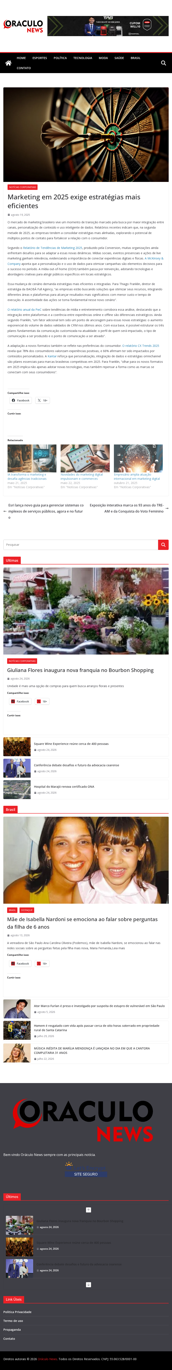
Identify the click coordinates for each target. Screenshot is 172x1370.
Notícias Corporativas (22, 187)
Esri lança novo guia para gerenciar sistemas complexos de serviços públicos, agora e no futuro (46, 511)
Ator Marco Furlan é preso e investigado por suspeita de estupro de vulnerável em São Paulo (99, 1006)
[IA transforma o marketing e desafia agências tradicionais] (32, 458)
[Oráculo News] (8, 63)
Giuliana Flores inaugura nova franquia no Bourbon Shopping (80, 670)
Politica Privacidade (17, 1312)
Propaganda (12, 1330)
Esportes (40, 58)
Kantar (52, 356)
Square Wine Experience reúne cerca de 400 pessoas (71, 744)
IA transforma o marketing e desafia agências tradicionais (27, 476)
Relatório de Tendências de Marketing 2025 (52, 248)
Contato (9, 1339)
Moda (103, 58)
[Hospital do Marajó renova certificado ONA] (17, 789)
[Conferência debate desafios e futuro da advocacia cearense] (17, 768)
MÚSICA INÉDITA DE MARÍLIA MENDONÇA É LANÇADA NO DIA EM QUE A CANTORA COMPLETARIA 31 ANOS (92, 1050)
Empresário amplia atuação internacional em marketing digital (137, 476)
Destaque (27, 910)
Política (60, 58)
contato (24, 68)
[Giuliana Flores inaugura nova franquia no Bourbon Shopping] (86, 611)
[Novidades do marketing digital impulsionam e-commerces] (85, 458)
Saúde (119, 58)
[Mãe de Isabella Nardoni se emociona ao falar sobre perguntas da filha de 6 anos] (86, 860)
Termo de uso (13, 1321)
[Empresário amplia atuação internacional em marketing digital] (138, 458)
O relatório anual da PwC (25, 310)
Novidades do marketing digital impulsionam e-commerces (82, 476)
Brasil (136, 58)
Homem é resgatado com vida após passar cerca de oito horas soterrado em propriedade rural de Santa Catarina (96, 1028)
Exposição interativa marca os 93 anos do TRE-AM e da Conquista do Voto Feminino (127, 508)
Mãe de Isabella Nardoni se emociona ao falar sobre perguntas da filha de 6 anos (82, 923)
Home (21, 58)
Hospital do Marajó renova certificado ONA (64, 787)
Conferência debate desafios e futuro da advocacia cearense (76, 765)
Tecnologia (82, 58)
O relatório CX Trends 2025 (140, 346)
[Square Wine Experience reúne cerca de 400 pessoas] (17, 746)
